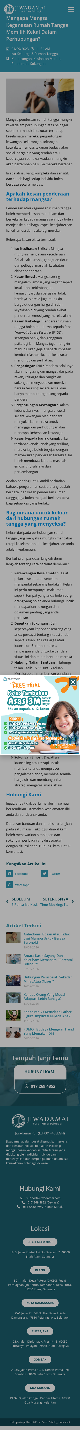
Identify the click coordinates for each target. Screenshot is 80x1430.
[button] (73, 682)
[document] (40, 715)
